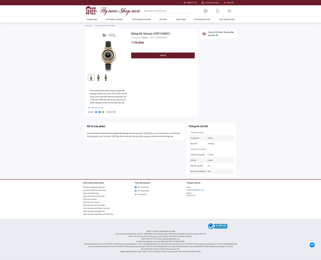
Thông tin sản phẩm (90, 199)
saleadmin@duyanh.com (195, 190)
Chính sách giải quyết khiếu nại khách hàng (98, 214)
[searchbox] (168, 11)
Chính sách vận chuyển (91, 202)
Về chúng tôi (142, 194)
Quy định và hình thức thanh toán (94, 190)
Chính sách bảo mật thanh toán (94, 211)
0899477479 (190, 196)
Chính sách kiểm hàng (91, 193)
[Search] (195, 11)
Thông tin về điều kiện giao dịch (94, 187)
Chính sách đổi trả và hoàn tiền (94, 196)
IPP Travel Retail (143, 187)
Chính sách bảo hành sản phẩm (94, 205)
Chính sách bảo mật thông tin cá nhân (96, 208)
